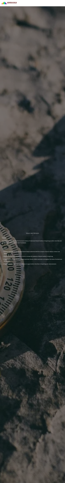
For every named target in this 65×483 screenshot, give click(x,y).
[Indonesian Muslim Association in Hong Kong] (9, 4)
